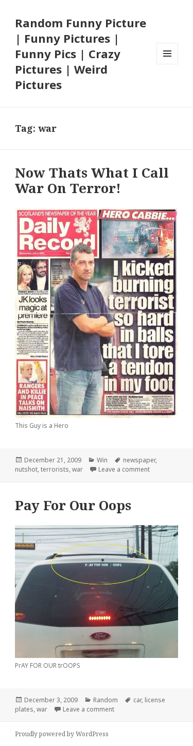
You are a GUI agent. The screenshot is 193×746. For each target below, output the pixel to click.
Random (105, 700)
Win (102, 460)
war (77, 469)
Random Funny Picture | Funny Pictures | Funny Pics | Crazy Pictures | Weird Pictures (80, 53)
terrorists (55, 469)
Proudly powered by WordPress (62, 734)
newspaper (139, 460)
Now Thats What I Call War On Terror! (92, 180)
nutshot (26, 469)
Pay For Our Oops (73, 505)
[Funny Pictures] (96, 591)
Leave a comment (124, 469)
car (137, 700)
